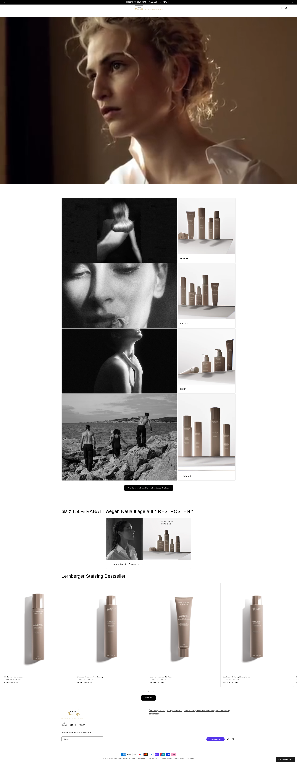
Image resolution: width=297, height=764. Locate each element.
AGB (169, 710)
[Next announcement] (292, 2)
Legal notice (190, 758)
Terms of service (166, 758)
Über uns (153, 710)
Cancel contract (285, 759)
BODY (183, 389)
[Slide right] (153, 691)
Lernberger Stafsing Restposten (124, 564)
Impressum (177, 710)
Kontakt (161, 710)
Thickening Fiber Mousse (13, 677)
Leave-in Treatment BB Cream (161, 677)
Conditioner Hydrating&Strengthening (236, 677)
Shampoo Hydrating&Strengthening (90, 677)
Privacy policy (153, 758)
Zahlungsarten (155, 714)
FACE (183, 323)
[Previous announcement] (4, 2)
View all (148, 698)
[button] (4, 8)
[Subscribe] (100, 739)
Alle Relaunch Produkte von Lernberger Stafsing (148, 488)
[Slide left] (143, 691)
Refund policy (142, 758)
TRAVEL (184, 476)
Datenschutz (189, 710)
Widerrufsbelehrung (205, 710)
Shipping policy (179, 758)
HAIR (183, 258)
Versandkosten (222, 710)
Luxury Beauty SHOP (115, 758)
